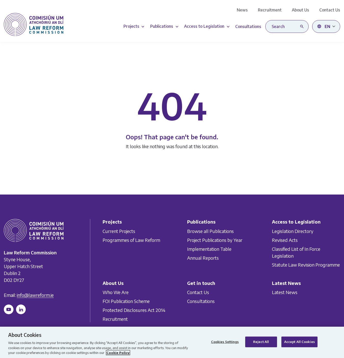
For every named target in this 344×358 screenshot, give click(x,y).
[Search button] (303, 26)
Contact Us (329, 9)
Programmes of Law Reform (131, 240)
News (242, 9)
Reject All (261, 342)
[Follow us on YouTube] (8, 309)
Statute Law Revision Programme (306, 264)
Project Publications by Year (214, 240)
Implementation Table (209, 249)
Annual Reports (203, 257)
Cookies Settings (225, 342)
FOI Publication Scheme (126, 301)
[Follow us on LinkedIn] (21, 309)
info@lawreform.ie (35, 295)
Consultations (201, 301)
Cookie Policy (118, 353)
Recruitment (270, 9)
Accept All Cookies (299, 342)
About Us (300, 9)
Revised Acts (285, 240)
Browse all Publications (210, 231)
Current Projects (119, 231)
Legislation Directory (292, 231)
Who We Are (116, 292)
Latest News (284, 292)
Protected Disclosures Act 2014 (134, 310)
